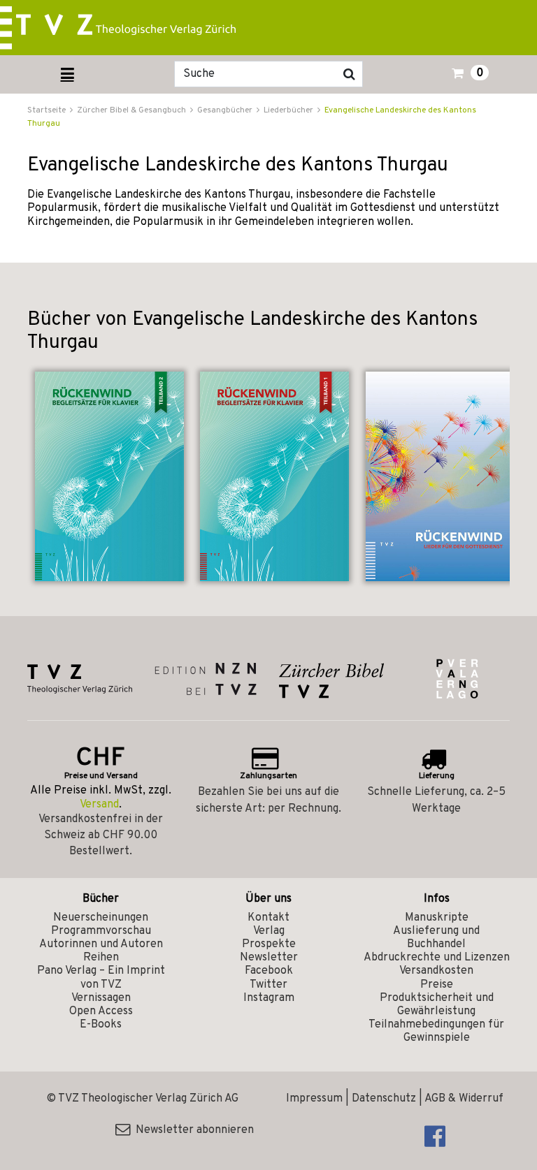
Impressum (314, 1099)
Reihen (101, 958)
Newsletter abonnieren (192, 1130)
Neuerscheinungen (100, 918)
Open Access (101, 1011)
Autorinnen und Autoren (101, 944)
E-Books (101, 1025)
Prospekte (269, 944)
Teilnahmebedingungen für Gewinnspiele (436, 1031)
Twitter (268, 985)
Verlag (269, 931)
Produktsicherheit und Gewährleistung (437, 1004)
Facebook (269, 971)
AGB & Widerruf (463, 1099)
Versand (99, 805)
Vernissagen (101, 998)
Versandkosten (436, 971)
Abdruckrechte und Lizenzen (437, 958)
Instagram (268, 998)
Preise (436, 985)
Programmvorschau (101, 931)
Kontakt (268, 918)
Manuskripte (436, 918)
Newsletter (269, 958)
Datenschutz (384, 1099)
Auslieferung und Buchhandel (436, 937)
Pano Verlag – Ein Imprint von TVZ (101, 977)
